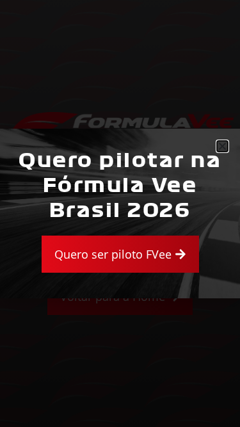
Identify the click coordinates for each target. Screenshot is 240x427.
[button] (222, 146)
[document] (120, 213)
